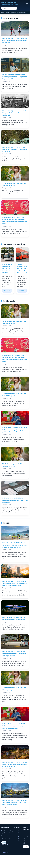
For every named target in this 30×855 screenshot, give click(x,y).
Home (19, 831)
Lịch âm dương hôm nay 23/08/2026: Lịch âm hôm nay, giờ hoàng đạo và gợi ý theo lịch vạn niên (14, 430)
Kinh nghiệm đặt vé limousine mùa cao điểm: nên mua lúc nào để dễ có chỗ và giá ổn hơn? (14, 654)
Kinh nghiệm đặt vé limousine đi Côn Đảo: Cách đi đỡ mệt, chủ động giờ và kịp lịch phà (14, 40)
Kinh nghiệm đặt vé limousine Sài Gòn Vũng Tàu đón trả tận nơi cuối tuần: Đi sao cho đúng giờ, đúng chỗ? (15, 583)
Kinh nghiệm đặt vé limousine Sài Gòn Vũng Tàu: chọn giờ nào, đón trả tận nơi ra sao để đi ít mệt (14, 802)
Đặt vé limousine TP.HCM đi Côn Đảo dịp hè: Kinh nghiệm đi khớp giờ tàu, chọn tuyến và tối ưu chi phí (14, 545)
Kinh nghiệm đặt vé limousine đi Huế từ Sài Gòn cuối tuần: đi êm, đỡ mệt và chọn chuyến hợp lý (15, 764)
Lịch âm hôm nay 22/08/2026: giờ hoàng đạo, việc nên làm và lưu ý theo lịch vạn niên (15, 500)
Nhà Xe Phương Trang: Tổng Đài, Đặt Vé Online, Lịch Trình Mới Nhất (22, 268)
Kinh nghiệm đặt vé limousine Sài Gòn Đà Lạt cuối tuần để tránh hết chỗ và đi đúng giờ (14, 113)
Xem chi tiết (7, 290)
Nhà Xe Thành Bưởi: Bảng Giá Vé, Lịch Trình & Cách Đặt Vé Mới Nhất (7, 268)
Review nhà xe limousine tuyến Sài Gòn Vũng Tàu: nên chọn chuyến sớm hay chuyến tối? (14, 77)
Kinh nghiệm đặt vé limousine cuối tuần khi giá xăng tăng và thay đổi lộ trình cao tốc (14, 149)
